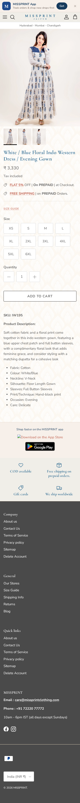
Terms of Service (16, 535)
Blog (7, 611)
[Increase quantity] (34, 276)
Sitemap (10, 549)
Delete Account (15, 556)
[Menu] (5, 17)
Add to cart (40, 296)
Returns (9, 604)
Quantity (10, 267)
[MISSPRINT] (40, 17)
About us (10, 521)
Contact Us (12, 528)
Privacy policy (14, 542)
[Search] (15, 17)
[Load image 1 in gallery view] (40, 77)
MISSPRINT (20, 787)
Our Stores (11, 583)
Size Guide (11, 208)
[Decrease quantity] (9, 276)
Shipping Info (14, 597)
